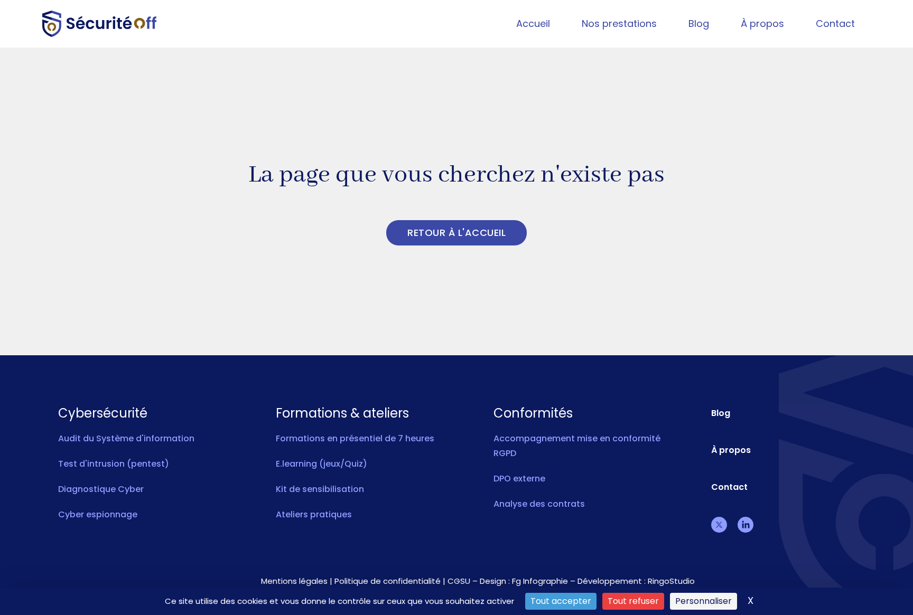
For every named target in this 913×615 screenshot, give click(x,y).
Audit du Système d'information (126, 438)
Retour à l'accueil (456, 232)
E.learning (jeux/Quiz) (321, 464)
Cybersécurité (102, 413)
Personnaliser (703, 601)
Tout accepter (560, 601)
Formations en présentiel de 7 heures (355, 438)
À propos (762, 23)
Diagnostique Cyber (101, 489)
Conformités (533, 413)
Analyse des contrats (539, 504)
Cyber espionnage (97, 514)
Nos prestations (619, 23)
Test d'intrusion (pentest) (113, 464)
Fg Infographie (540, 580)
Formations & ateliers (342, 413)
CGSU (459, 580)
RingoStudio (671, 580)
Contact (835, 23)
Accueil (533, 23)
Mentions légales (294, 580)
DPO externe (519, 478)
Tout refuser (633, 601)
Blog (698, 23)
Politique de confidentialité (387, 580)
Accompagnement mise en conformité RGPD (576, 445)
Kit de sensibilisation (320, 489)
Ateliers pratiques (314, 514)
